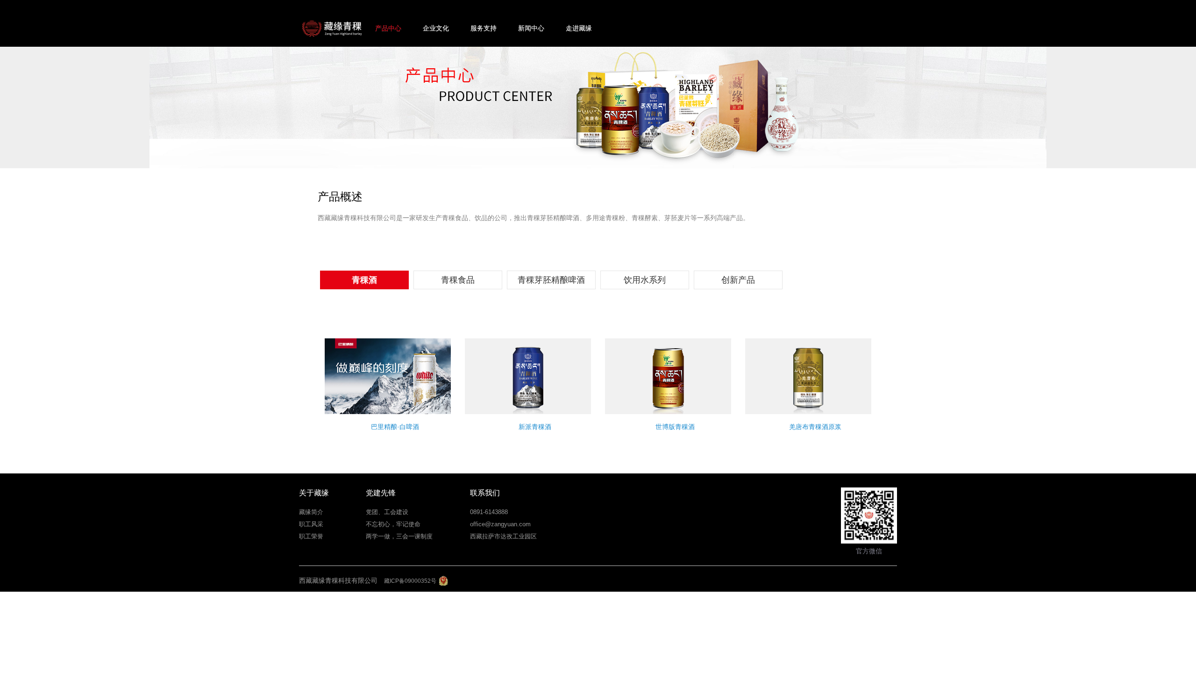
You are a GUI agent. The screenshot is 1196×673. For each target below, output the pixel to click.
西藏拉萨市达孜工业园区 (503, 536)
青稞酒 (364, 280)
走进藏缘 (579, 28)
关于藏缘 (314, 493)
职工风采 (311, 524)
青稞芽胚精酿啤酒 (551, 280)
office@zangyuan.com (500, 524)
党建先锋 (381, 493)
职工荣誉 (311, 536)
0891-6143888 (489, 511)
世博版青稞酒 (675, 426)
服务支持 (483, 28)
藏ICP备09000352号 (410, 581)
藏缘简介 (311, 511)
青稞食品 (458, 280)
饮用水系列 (645, 280)
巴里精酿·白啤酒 (395, 426)
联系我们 (485, 493)
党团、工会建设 (387, 511)
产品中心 (388, 28)
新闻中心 (531, 28)
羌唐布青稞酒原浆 (815, 426)
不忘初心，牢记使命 (393, 524)
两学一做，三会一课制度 (399, 536)
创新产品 (738, 280)
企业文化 (436, 28)
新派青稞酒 (535, 426)
